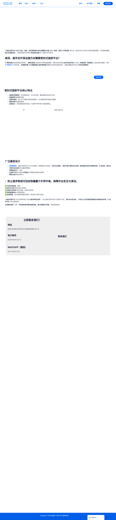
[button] (108, 3)
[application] (28, 3)
